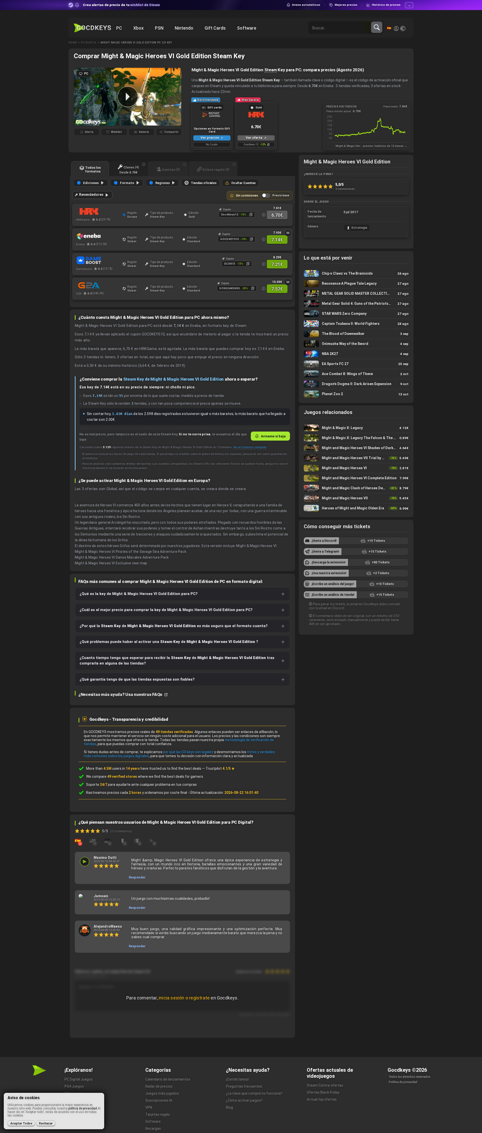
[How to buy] (288, 233)
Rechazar (46, 1123)
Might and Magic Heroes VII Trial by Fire (356, 458)
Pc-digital (89, 42)
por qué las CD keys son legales (188, 752)
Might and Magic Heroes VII (356, 498)
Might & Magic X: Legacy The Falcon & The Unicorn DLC (356, 438)
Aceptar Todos (21, 1123)
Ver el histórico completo (249, 447)
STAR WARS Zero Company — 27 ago (356, 314)
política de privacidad (82, 1108)
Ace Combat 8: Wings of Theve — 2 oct (356, 374)
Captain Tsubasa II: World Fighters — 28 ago (356, 324)
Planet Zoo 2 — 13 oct (356, 394)
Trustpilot (220, 768)
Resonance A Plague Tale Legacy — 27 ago (356, 283)
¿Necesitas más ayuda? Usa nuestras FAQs (120, 694)
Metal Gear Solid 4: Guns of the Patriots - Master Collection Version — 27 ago (356, 304)
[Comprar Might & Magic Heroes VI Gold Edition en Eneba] (98, 236)
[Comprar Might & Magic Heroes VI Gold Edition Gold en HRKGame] (98, 211)
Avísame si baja (273, 436)
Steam (270, 69)
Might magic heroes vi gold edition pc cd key (136, 42)
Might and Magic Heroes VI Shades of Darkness (356, 448)
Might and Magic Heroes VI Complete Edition (356, 478)
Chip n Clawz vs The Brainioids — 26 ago (356, 273)
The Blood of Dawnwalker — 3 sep (356, 334)
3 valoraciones (345, 189)
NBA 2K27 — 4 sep (356, 354)
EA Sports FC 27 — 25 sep (356, 364)
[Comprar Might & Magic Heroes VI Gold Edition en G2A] (98, 285)
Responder (137, 877)
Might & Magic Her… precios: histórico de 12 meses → (371, 146)
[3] (78, 840)
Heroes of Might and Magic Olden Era (356, 508)
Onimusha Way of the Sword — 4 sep (356, 344)
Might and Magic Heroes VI (356, 468)
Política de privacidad (403, 1082)
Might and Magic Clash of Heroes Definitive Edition (356, 488)
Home (73, 42)
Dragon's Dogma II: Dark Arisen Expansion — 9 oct (356, 384)
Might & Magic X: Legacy (356, 428)
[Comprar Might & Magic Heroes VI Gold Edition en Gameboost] (98, 260)
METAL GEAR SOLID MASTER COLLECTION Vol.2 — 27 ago (356, 294)
